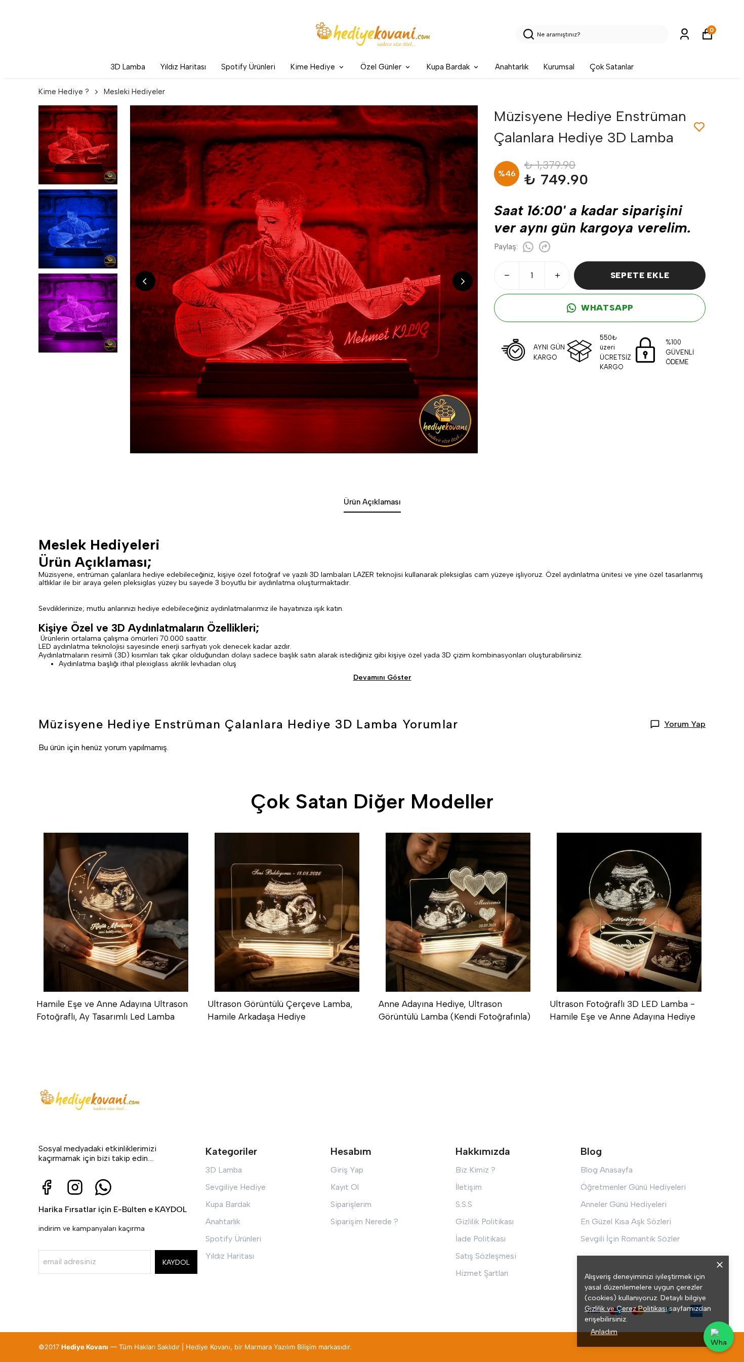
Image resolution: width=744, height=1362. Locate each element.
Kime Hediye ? (63, 91)
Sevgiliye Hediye (235, 1187)
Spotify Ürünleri (248, 66)
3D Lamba (127, 66)
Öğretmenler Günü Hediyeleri (633, 1187)
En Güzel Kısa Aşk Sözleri (626, 1221)
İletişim (469, 1187)
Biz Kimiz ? (475, 1170)
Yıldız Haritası (183, 66)
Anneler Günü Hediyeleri (624, 1204)
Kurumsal (559, 66)
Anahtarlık (511, 66)
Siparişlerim (350, 1204)
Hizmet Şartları (482, 1273)
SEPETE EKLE (640, 275)
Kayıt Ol (344, 1187)
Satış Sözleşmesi (486, 1256)
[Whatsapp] (103, 1187)
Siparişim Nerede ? (364, 1221)
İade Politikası (481, 1238)
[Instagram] (75, 1187)
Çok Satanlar (612, 66)
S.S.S (464, 1204)
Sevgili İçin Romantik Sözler (630, 1238)
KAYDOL (176, 1262)
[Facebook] (46, 1187)
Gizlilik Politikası (485, 1221)
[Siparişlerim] (684, 34)
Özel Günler (380, 66)
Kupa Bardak (448, 66)
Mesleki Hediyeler (134, 91)
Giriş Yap (346, 1170)
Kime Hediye (313, 66)
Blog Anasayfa (607, 1170)
